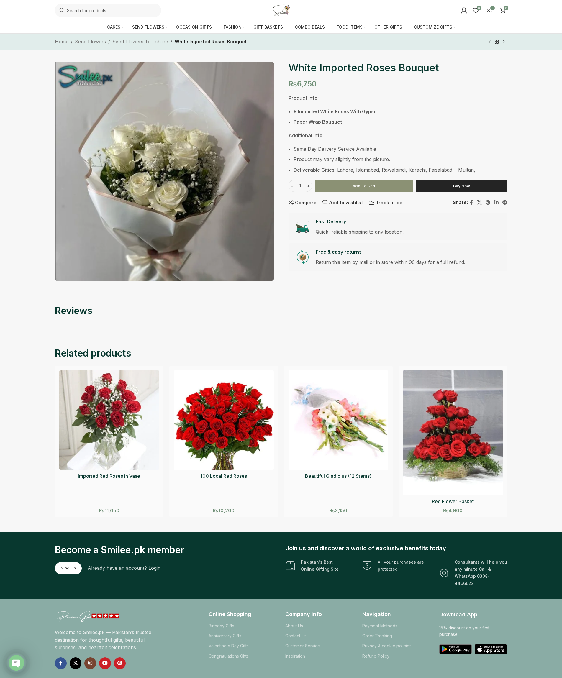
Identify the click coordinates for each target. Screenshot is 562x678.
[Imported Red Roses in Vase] (109, 420)
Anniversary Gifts (225, 635)
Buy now (461, 185)
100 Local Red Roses (223, 476)
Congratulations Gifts (229, 656)
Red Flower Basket (453, 501)
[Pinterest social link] (488, 202)
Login (154, 568)
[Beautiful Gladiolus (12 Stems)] (339, 420)
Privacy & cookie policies (387, 645)
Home (61, 42)
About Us (294, 625)
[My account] (464, 10)
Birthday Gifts (221, 625)
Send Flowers (90, 42)
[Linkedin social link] (496, 202)
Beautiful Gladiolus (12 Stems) (338, 476)
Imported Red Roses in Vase (109, 476)
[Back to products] (496, 42)
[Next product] (503, 42)
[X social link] (479, 202)
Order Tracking (377, 635)
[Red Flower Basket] (453, 432)
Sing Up (68, 568)
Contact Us (296, 635)
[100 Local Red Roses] (224, 420)
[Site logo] (281, 10)
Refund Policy (375, 656)
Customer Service (302, 645)
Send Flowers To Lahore (140, 42)
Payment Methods (379, 625)
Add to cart (364, 185)
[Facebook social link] (471, 202)
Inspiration (295, 656)
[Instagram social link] (90, 663)
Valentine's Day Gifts (229, 645)
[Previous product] (489, 42)
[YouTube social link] (105, 663)
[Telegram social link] (504, 202)
